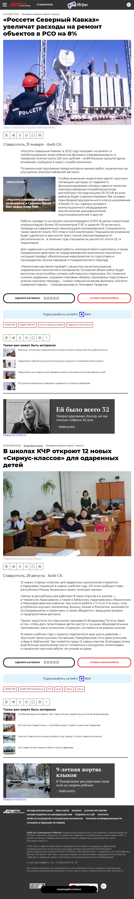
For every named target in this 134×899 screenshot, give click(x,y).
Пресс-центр (62, 811)
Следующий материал (69, 889)
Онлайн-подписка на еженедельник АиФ (49, 815)
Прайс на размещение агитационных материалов (55, 819)
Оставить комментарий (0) (104, 298)
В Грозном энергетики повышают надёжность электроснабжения (54, 383)
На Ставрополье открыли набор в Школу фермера (45, 747)
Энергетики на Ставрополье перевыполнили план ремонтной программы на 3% (62, 372)
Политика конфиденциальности (104, 819)
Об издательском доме (40, 811)
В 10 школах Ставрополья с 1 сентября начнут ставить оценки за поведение (59, 725)
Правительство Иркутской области (22, 558)
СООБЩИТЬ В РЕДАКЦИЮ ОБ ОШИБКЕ (46, 823)
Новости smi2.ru (14, 435)
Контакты (103, 815)
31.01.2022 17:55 (11, 14)
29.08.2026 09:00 (12, 445)
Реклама (76, 811)
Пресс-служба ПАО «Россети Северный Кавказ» (29, 127)
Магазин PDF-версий (95, 811)
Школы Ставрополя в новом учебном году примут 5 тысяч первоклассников (60, 736)
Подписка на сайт (85, 815)
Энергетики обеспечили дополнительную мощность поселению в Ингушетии (60, 361)
